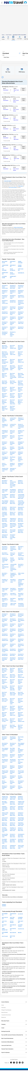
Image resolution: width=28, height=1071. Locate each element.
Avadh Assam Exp (6, 144)
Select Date (23, 89)
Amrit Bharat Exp (6, 97)
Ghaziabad (5, 90)
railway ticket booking (18, 227)
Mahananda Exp (6, 155)
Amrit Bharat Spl (6, 165)
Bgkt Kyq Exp (5, 134)
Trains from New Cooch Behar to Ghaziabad (12, 896)
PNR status (20, 186)
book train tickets (7, 180)
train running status (13, 187)
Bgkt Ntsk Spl (5, 115)
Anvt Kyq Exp (5, 86)
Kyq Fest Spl (5, 106)
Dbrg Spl (4, 125)
